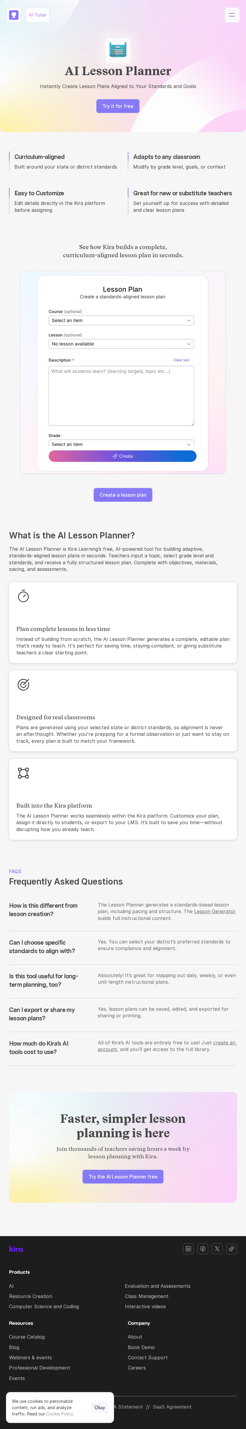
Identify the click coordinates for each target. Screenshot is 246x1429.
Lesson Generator (215, 911)
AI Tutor (37, 15)
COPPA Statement (121, 1407)
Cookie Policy (59, 1413)
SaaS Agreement (172, 1407)
